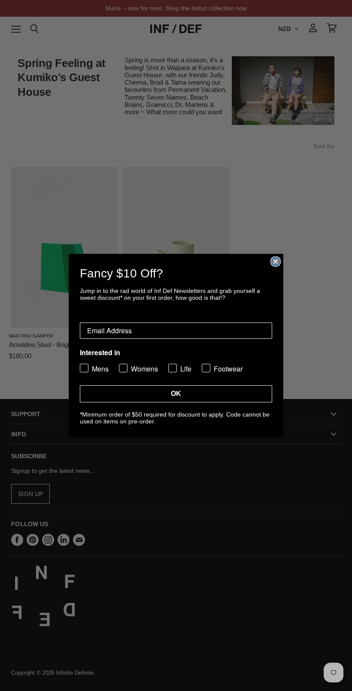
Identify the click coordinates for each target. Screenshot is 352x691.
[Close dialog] (275, 261)
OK (176, 393)
